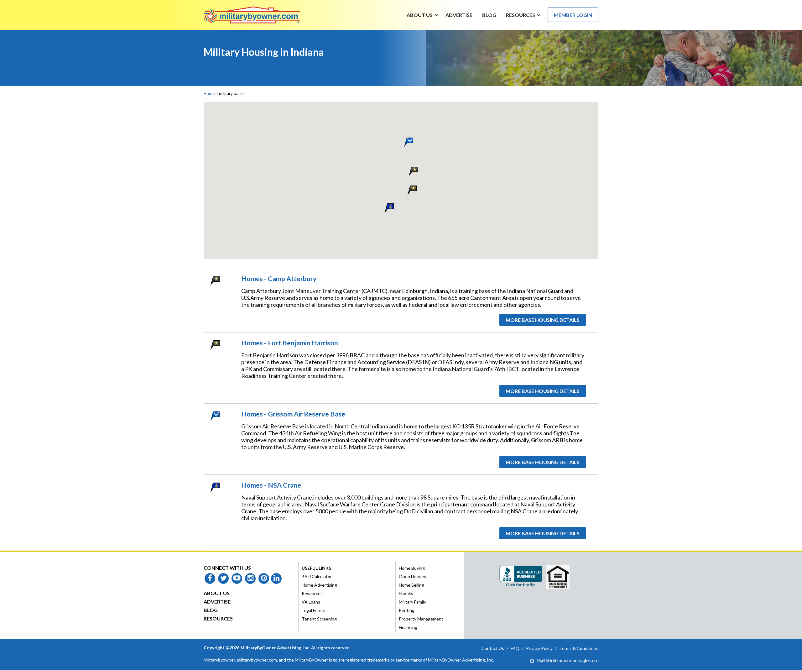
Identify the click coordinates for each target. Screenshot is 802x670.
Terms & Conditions (578, 648)
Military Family (412, 602)
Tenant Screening (319, 618)
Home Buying (412, 568)
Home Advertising (319, 585)
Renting (406, 610)
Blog (211, 610)
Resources (218, 618)
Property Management (421, 618)
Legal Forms (313, 610)
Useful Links (316, 568)
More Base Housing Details (543, 320)
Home (209, 93)
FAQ (515, 648)
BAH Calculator (317, 576)
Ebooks (406, 593)
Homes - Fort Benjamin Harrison (289, 343)
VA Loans (311, 602)
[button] (412, 190)
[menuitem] (419, 14)
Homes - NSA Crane (271, 485)
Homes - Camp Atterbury (279, 279)
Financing (408, 627)
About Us (217, 593)
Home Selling (411, 585)
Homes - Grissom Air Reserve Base (293, 414)
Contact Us (493, 648)
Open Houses (412, 576)
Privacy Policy (539, 648)
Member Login (573, 15)
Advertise (217, 602)
